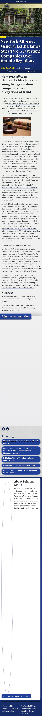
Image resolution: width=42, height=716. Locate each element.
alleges (22, 144)
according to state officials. (22, 171)
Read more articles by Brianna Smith (16, 696)
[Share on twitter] (7, 429)
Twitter (24, 1)
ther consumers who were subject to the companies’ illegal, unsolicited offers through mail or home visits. (20, 197)
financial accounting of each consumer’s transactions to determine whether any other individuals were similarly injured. (21, 285)
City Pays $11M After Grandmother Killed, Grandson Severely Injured (29, 709)
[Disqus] (21, 346)
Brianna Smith (8, 68)
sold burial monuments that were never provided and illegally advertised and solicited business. (20, 208)
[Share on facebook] (3, 429)
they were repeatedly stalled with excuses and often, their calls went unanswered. (19, 228)
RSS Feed (17, 1)
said (29, 245)
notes (35, 231)
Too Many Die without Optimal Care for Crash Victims (10, 708)
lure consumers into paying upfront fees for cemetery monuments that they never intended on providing (20, 221)
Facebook (21, 1)
